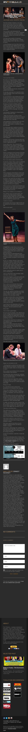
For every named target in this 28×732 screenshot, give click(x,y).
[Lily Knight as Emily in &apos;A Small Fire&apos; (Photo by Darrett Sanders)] (14, 241)
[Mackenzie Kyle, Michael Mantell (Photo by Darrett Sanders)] (14, 359)
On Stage (6, 20)
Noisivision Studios (12, 728)
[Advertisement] (14, 599)
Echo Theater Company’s (11, 440)
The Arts (16, 20)
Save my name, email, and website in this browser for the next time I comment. (13, 571)
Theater (22, 20)
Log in (4, 730)
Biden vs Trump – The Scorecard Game (13, 668)
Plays (11, 20)
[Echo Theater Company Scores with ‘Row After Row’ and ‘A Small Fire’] (7, 466)
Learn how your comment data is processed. (13, 582)
